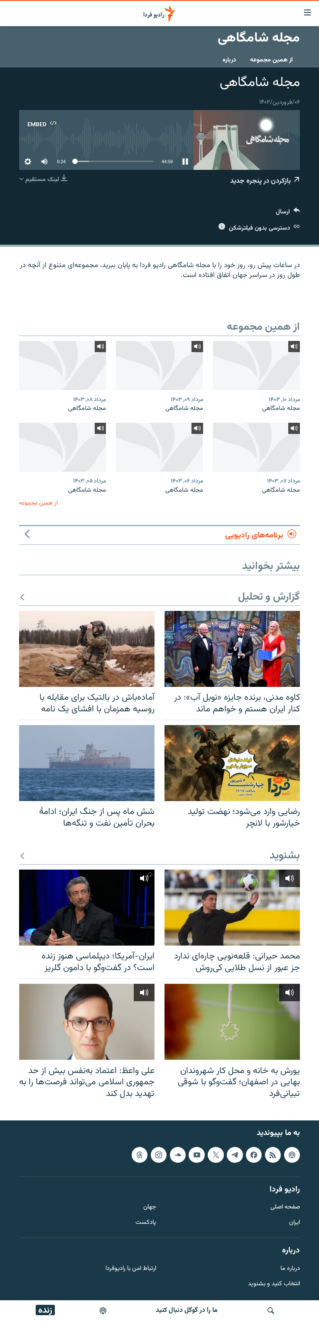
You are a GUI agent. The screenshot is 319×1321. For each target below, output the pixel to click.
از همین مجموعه (271, 60)
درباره (229, 60)
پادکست (145, 1222)
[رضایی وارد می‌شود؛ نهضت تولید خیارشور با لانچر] (232, 763)
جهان (149, 1207)
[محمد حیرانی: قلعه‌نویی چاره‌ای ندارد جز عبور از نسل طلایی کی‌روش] (232, 908)
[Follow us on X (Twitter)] (215, 1155)
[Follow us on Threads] (139, 1155)
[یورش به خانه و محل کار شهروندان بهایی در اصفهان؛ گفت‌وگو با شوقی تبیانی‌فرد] (232, 1022)
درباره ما (290, 1269)
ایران (294, 1222)
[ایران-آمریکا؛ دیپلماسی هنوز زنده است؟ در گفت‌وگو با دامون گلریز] (87, 908)
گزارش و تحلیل (269, 597)
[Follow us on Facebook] (254, 1155)
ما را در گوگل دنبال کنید (187, 1310)
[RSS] (273, 1155)
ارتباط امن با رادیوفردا (131, 1269)
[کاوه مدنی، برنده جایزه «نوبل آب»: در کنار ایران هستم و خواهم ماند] (232, 649)
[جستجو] (270, 1310)
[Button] (288, 214)
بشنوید (285, 856)
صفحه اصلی (285, 1207)
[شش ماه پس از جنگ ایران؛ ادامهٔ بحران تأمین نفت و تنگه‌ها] (87, 763)
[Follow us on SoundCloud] (178, 1155)
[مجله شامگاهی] (256, 365)
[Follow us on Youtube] (196, 1155)
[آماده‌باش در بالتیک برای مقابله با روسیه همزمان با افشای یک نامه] (87, 649)
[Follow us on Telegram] (235, 1155)
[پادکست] (103, 1310)
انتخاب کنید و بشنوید (274, 1284)
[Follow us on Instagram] (159, 1155)
